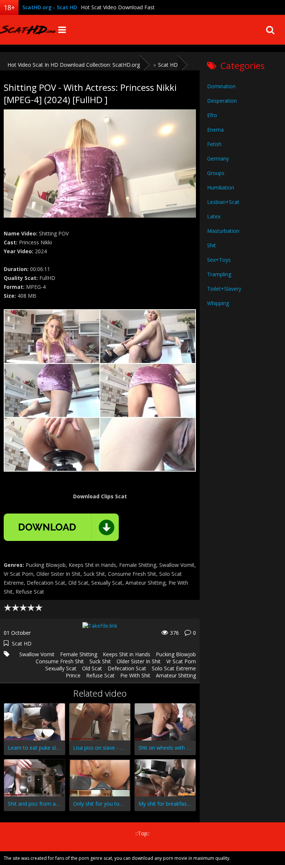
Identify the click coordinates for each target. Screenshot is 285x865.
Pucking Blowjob (176, 654)
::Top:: (142, 833)
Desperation (222, 100)
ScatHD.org (28, 29)
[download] (61, 527)
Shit (211, 245)
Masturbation (223, 230)
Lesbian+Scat (223, 201)
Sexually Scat (60, 668)
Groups (216, 172)
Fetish (214, 144)
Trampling (219, 274)
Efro (212, 115)
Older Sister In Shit (139, 661)
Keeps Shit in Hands (126, 654)
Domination (221, 86)
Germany (218, 158)
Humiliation (220, 187)
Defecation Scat (127, 668)
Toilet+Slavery (224, 288)
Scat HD (22, 643)
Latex (213, 216)
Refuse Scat (100, 675)
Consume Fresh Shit (60, 661)
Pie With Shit (135, 675)
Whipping (218, 303)
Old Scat (92, 668)
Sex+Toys (219, 259)
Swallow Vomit (37, 654)
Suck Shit (100, 661)
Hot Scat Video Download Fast (118, 7)
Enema (215, 129)
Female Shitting (78, 654)
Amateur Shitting (176, 675)
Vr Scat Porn (181, 661)
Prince (73, 675)
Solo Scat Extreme (174, 668)
